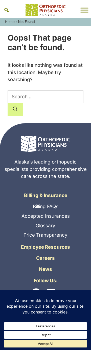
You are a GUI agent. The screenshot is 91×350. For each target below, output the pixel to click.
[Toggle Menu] (84, 10)
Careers (45, 258)
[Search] (15, 109)
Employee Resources (45, 247)
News (45, 269)
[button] (7, 10)
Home (10, 21)
